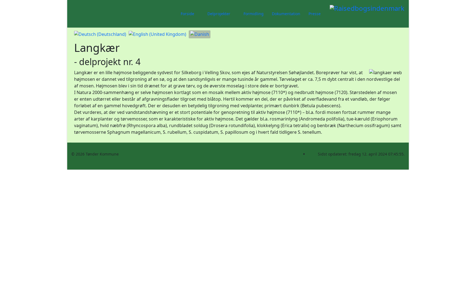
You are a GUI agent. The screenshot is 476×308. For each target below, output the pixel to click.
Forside (187, 13)
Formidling (254, 13)
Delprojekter (218, 13)
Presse (315, 13)
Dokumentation (286, 13)
